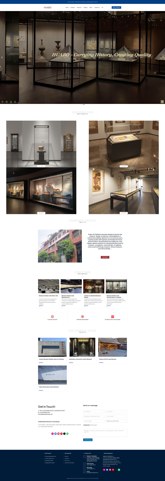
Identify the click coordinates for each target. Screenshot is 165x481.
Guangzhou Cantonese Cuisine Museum (80, 359)
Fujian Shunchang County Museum (49, 387)
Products (73, 7)
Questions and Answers (69, 462)
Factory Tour (67, 460)
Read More (41, 305)
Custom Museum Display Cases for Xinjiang (51, 359)
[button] (102, 7)
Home (67, 7)
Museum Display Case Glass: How (48, 295)
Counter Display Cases (49, 458)
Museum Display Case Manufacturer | (68, 296)
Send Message (88, 440)
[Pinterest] (61, 434)
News (90, 7)
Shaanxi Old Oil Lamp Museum (107, 359)
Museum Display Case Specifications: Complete (114, 296)
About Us (79, 7)
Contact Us (97, 7)
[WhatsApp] (67, 434)
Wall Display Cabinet (49, 460)
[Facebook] (55, 434)
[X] (64, 434)
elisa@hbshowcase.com (92, 472)
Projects (85, 7)
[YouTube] (58, 434)
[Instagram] (52, 434)
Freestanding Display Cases (50, 456)
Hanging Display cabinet (50, 462)
